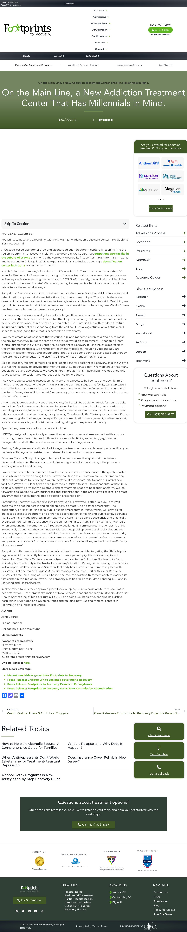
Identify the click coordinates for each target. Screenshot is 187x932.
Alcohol (140, 306)
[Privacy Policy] (83, 926)
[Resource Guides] (184, 277)
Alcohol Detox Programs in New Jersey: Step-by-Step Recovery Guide (31, 777)
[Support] (184, 351)
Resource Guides (148, 277)
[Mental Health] (184, 333)
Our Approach (99, 29)
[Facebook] (17, 911)
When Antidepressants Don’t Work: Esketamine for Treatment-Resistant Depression (30, 761)
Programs (143, 251)
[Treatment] (184, 360)
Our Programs (99, 36)
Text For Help (159, 754)
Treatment (143, 360)
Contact (99, 49)
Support (141, 351)
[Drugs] (184, 324)
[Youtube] (36, 911)
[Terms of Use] (99, 926)
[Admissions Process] (184, 233)
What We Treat (99, 23)
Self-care (141, 342)
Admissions (99, 16)
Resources (99, 42)
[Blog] (184, 268)
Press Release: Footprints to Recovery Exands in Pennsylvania (49, 684)
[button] (125, 224)
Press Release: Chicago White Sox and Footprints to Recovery (49, 679)
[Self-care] (184, 342)
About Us (99, 10)
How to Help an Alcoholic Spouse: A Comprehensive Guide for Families (30, 745)
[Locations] (184, 242)
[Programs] (184, 251)
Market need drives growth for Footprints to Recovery (44, 675)
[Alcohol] (184, 305)
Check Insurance (159, 735)
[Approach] (184, 260)
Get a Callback (159, 773)
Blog (139, 268)
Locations (143, 242)
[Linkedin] (29, 911)
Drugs (140, 324)
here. (27, 662)
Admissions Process (150, 233)
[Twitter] (23, 911)
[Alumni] (184, 315)
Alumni (140, 315)
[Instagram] (42, 911)
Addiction (142, 296)
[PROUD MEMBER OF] (131, 926)
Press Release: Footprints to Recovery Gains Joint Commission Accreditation (59, 688)
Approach (143, 259)
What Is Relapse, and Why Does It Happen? (95, 745)
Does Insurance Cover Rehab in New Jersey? (97, 759)
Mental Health (145, 333)
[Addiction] (184, 296)
